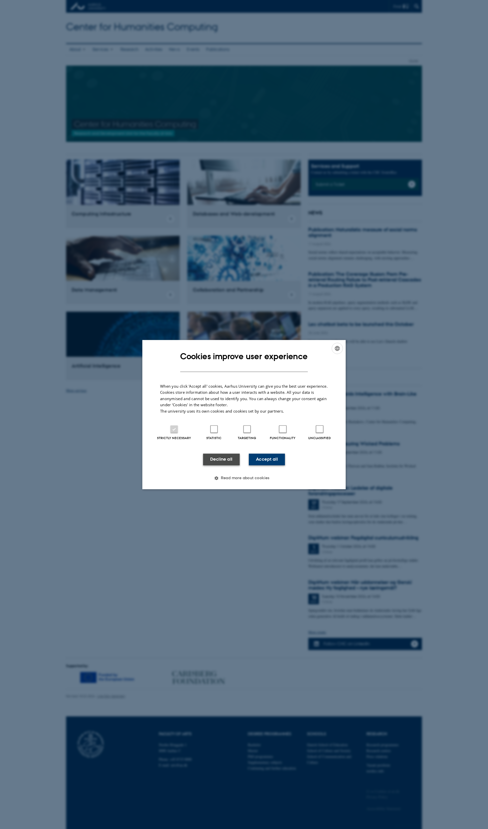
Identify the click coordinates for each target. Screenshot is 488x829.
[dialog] (244, 414)
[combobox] (337, 348)
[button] (244, 478)
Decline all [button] (221, 459)
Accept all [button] (267, 459)
